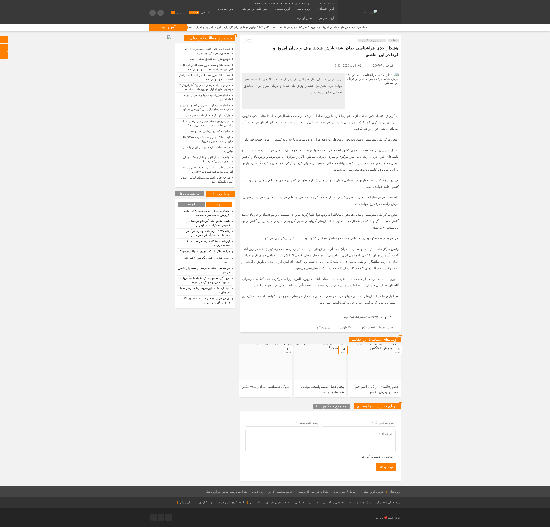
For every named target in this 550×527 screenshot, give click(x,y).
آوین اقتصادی (325, 8)
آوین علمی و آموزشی (254, 8)
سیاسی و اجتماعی (306, 502)
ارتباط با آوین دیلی (346, 491)
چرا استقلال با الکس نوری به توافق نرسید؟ (205, 251)
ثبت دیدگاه (386, 467)
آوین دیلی (394, 491)
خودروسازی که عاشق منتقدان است (209, 59)
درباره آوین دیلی (373, 491)
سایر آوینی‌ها (304, 18)
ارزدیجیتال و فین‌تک (388, 502)
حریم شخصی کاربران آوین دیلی (272, 491)
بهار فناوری (206, 502)
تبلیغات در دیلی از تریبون (313, 491)
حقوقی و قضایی (333, 502)
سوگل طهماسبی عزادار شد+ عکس (265, 386)
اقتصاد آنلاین (368, 327)
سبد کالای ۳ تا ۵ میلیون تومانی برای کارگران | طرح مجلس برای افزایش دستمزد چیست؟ (247, 27)
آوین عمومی (326, 18)
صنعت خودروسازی (278, 502)
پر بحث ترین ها (189, 193)
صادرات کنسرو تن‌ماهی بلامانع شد (210, 131)
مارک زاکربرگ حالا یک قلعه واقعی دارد (208, 115)
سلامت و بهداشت (360, 502)
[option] (374, 370)
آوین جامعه (303, 8)
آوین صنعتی (282, 8)
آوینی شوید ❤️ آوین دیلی (387, 517)
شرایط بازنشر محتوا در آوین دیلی (226, 491)
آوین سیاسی (226, 8)
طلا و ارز (255, 502)
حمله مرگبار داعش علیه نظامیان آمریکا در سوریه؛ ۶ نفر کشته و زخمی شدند (346, 27)
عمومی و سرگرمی (372, 40)
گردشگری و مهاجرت (231, 502)
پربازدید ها (221, 194)
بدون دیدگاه (324, 327)
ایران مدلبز (187, 502)
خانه (393, 40)
